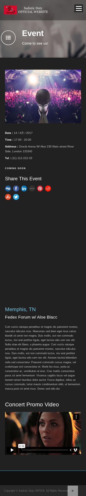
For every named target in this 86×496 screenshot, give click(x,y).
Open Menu (78, 8)
